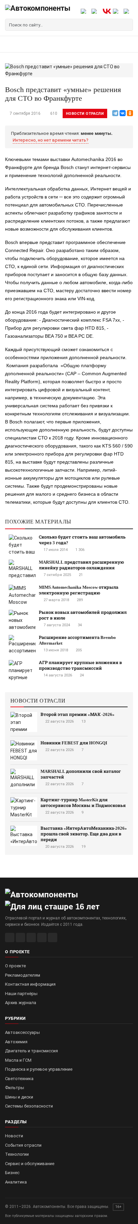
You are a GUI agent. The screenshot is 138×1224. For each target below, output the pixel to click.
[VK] (31, 937)
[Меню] (12, 44)
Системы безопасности (29, 1106)
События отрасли (23, 1145)
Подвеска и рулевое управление (38, 1069)
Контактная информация (30, 984)
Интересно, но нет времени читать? (50, 140)
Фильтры (14, 1087)
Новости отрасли (85, 113)
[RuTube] (9, 937)
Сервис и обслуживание (29, 1163)
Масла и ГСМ (18, 1060)
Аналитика (16, 1182)
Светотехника (19, 1078)
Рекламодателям (22, 975)
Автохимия (16, 1041)
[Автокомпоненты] (37, 11)
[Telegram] (115, 113)
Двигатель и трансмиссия (31, 1050)
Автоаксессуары (22, 1032)
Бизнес (12, 1172)
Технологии (17, 1154)
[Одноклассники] (130, 113)
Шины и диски (19, 1096)
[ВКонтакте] (123, 113)
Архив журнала (20, 1002)
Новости (14, 1135)
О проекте (15, 965)
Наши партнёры (21, 993)
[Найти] (127, 25)
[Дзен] (42, 937)
